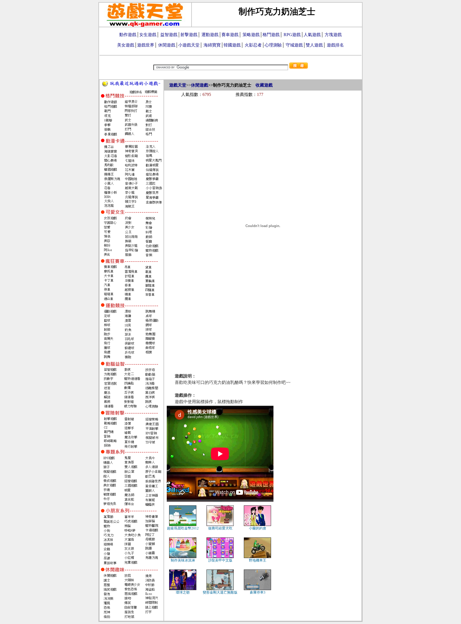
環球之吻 (183, 592)
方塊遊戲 (333, 34)
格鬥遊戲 (271, 34)
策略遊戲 (251, 34)
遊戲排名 (335, 45)
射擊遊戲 (188, 34)
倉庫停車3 (257, 592)
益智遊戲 (168, 34)
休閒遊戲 (166, 45)
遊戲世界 (145, 45)
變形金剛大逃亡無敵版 (220, 592)
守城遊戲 (294, 45)
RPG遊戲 (292, 34)
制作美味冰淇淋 (183, 560)
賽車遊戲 (230, 34)
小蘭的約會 (257, 528)
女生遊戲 (147, 34)
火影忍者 (253, 45)
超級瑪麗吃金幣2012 (183, 528)
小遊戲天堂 (189, 45)
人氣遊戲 (312, 34)
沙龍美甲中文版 (220, 560)
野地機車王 (257, 560)
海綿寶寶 (212, 45)
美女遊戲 (125, 45)
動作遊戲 (127, 34)
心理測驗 (273, 45)
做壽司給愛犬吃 (220, 528)
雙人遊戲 (314, 45)
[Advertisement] (263, 115)
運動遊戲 (209, 34)
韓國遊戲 (232, 45)
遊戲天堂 (177, 85)
